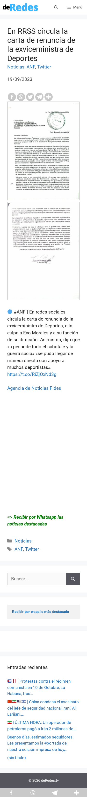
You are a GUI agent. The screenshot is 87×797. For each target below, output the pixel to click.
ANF (31, 67)
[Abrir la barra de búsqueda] (56, 7)
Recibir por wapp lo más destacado (40, 612)
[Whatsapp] (21, 97)
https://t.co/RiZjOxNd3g (32, 374)
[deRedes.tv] (20, 7)
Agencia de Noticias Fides (34, 388)
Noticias (15, 67)
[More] (48, 97)
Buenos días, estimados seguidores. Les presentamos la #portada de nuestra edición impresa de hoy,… (40, 743)
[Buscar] (73, 579)
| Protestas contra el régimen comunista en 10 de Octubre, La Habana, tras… (39, 687)
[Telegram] (39, 97)
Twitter (44, 67)
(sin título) (16, 757)
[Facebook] (12, 97)
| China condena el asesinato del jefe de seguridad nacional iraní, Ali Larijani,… (43, 708)
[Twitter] (30, 97)
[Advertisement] (43, 456)
